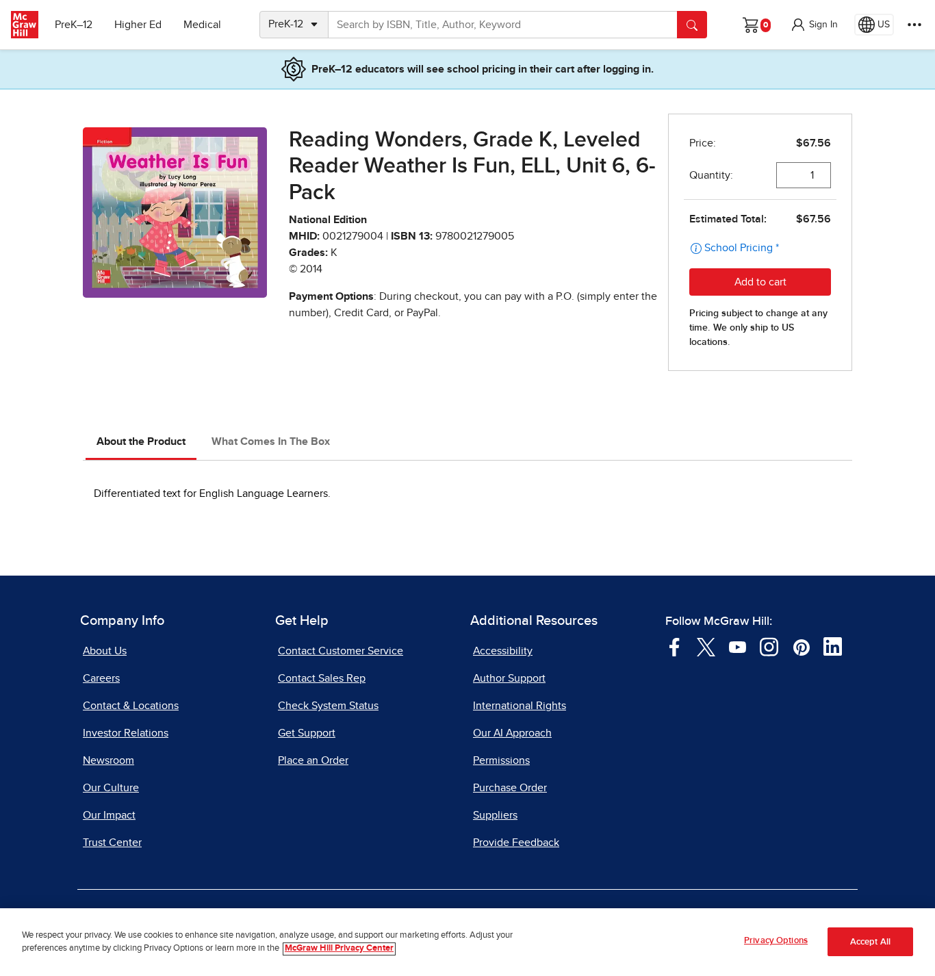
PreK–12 (73, 24)
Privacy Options (776, 940)
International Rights (519, 705)
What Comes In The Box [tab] (271, 441)
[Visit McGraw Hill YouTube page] (737, 646)
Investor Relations (125, 733)
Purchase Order (510, 787)
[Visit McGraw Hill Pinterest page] (801, 646)
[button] (813, 24)
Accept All (870, 942)
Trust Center (112, 842)
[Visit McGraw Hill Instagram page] (769, 646)
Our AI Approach (512, 733)
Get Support (306, 733)
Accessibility (503, 650)
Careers (101, 678)
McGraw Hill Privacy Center (339, 949)
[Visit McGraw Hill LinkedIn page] (832, 646)
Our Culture (111, 787)
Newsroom (108, 760)
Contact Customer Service (340, 650)
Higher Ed (138, 24)
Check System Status (328, 705)
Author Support (509, 678)
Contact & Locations (131, 705)
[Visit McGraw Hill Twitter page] (706, 646)
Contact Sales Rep (322, 678)
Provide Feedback (516, 842)
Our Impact (109, 815)
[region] (467, 942)
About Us (105, 650)
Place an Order (313, 760)
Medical (202, 24)
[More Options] (914, 24)
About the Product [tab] (141, 441)
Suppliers (495, 815)
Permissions (501, 760)
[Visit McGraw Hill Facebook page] (674, 646)
